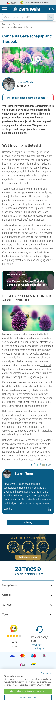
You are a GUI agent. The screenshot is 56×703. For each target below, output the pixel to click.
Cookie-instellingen (28, 697)
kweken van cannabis (17, 411)
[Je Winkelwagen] (53, 9)
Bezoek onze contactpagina (37, 647)
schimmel (45, 365)
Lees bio (8, 508)
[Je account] (49, 9)
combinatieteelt (44, 225)
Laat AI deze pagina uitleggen (28, 97)
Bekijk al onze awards (28, 557)
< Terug (28, 522)
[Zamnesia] (26, 9)
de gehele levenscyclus (34, 204)
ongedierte (7, 179)
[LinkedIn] (49, 510)
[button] (8, 84)
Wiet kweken (18, 24)
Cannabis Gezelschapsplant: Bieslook (17, 27)
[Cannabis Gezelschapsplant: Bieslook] (28, 60)
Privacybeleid (46, 673)
